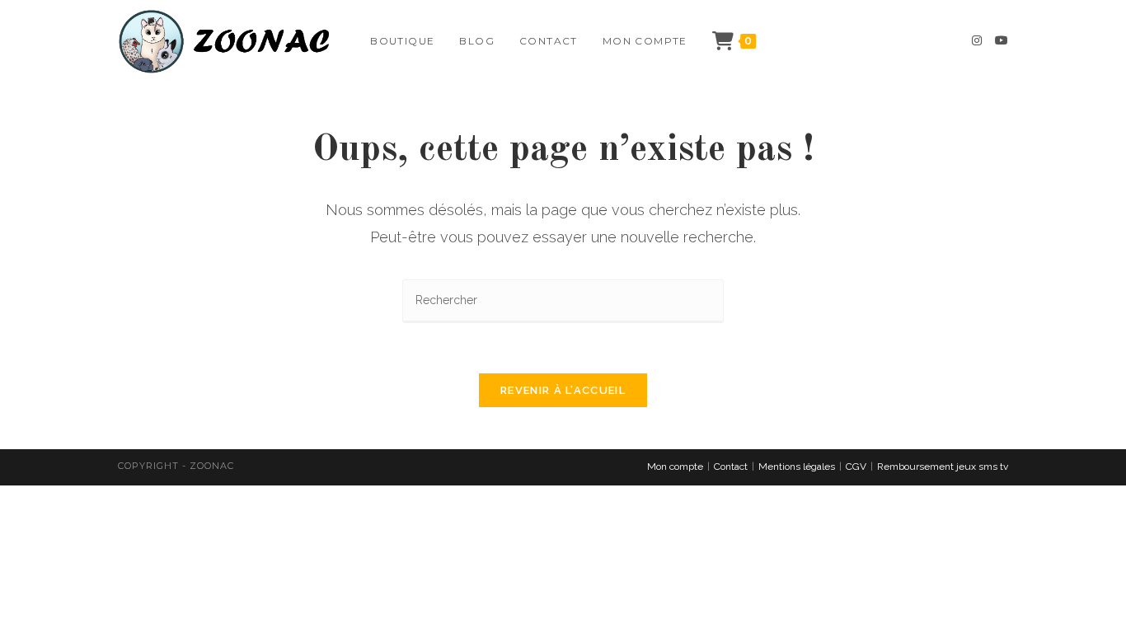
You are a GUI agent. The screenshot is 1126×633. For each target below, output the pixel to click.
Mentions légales (796, 466)
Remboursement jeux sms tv (942, 466)
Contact (731, 466)
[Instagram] (976, 40)
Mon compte (675, 466)
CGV (856, 466)
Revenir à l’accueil (563, 390)
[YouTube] (1001, 40)
